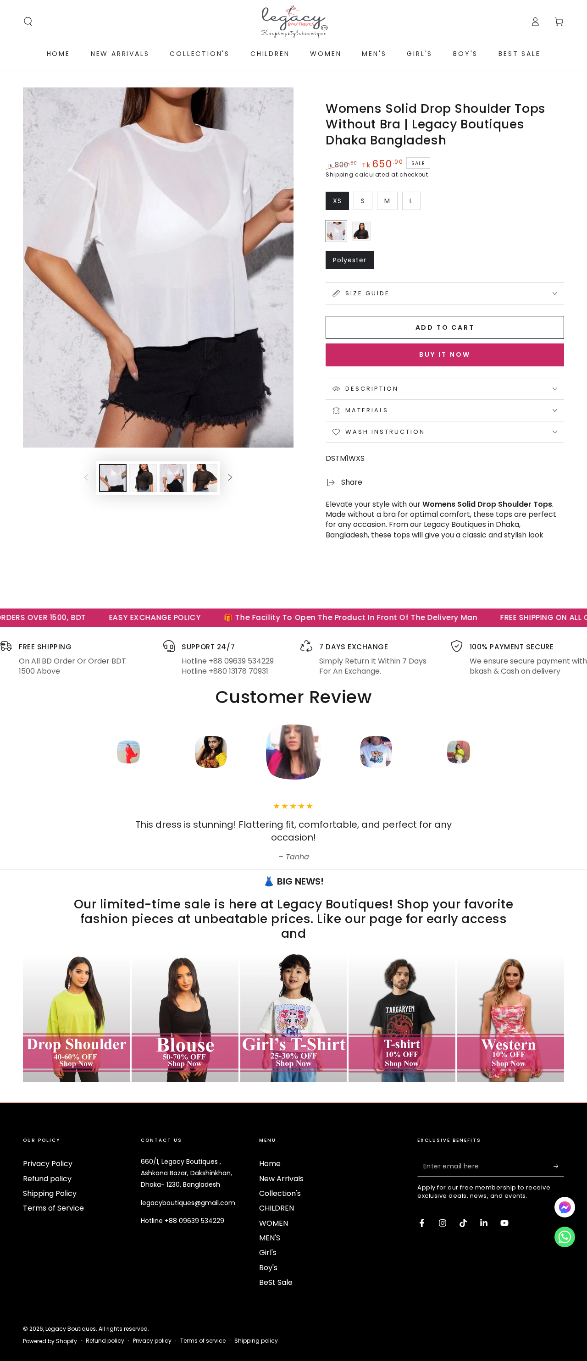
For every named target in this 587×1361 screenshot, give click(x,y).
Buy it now (445, 354)
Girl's (268, 1252)
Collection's (280, 1193)
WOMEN (273, 1223)
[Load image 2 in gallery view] (143, 478)
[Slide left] (86, 478)
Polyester (353, 262)
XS (340, 203)
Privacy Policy (47, 1163)
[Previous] (66, 752)
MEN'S (269, 1238)
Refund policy (47, 1178)
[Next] (520, 752)
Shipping (340, 174)
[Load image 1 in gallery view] (113, 478)
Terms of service (203, 1340)
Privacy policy (152, 1340)
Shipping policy (256, 1340)
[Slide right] (230, 478)
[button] (28, 21)
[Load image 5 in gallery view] (203, 478)
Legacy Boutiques (70, 1329)
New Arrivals (281, 1178)
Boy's (268, 1267)
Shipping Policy (50, 1193)
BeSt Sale (276, 1282)
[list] (293, 658)
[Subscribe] (559, 1166)
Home (270, 1163)
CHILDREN (276, 1208)
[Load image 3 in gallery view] (173, 478)
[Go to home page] (293, 22)
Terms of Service (53, 1208)
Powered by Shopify (50, 1341)
